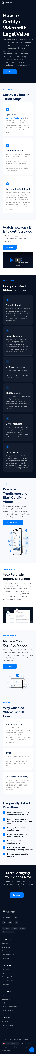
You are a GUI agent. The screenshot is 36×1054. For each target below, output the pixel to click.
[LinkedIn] (4, 922)
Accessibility (6, 1050)
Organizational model (20, 1047)
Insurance (5, 969)
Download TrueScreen (14, 118)
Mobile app (6, 943)
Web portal (6, 947)
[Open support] (31, 1049)
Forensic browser (8, 951)
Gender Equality (8, 932)
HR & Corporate (8, 981)
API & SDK (5, 958)
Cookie (29, 1043)
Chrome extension (9, 955)
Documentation (7, 999)
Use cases (6, 984)
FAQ (3, 1003)
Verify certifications (9, 1007)
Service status (7, 1010)
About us (5, 1021)
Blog (3, 995)
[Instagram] (10, 922)
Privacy (23, 1043)
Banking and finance (9, 977)
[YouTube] (16, 922)
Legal (4, 973)
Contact (5, 1029)
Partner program (8, 1025)
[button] (18, 813)
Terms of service (7, 1047)
